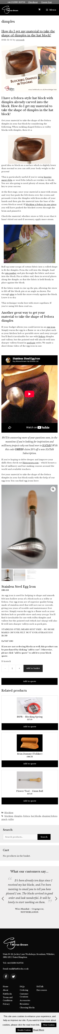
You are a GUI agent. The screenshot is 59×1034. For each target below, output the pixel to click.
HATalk (40, 986)
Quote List (46, 2)
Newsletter (24, 1004)
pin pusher (10, 273)
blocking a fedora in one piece (41, 204)
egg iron (51, 327)
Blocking (8, 812)
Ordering (24, 990)
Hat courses (42, 990)
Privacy (6, 1004)
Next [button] (56, 898)
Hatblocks (7, 994)
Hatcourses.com (31, 463)
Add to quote (29, 681)
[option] (29, 894)
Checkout (33, 2)
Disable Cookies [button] (24, 1030)
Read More (38, 1030)
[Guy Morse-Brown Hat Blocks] (10, 9)
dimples (18, 816)
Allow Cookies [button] (49, 1025)
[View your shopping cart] (39, 9)
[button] (53, 489)
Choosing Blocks (27, 1008)
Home (5, 986)
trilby (11, 819)
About (5, 990)
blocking (8, 816)
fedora (42, 336)
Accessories (25, 1000)
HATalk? (47, 445)
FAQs (22, 986)
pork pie (31, 343)
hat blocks (36, 816)
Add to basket (33, 668)
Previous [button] (3, 898)
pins (12, 294)
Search (44, 837)
